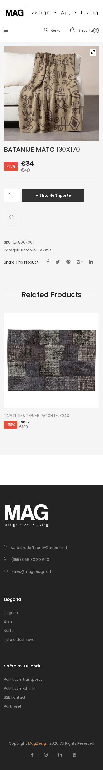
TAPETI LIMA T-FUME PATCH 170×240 (36, 415)
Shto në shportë (55, 195)
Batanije (28, 250)
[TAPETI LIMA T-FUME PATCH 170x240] (51, 360)
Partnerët (12, 706)
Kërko (56, 30)
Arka (8, 621)
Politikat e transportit (23, 679)
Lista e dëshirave (19, 639)
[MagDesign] (51, 12)
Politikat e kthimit (20, 688)
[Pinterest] (68, 262)
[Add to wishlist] (11, 217)
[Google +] (80, 262)
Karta (9, 630)
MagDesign (38, 743)
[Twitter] (57, 262)
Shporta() (88, 30)
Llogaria (11, 612)
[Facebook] (47, 262)
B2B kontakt (14, 697)
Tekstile (45, 250)
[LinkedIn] (91, 262)
